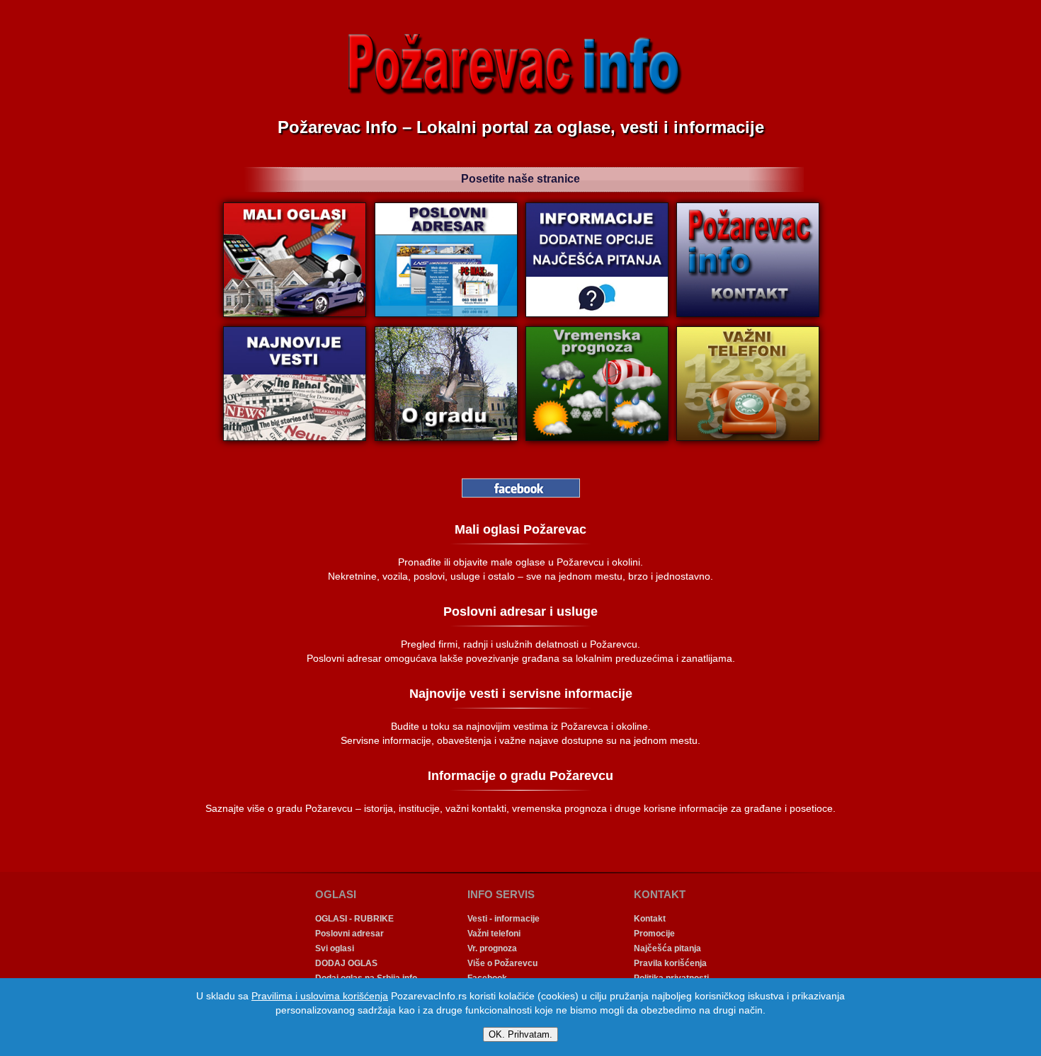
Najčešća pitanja (667, 948)
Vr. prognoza (492, 948)
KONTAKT (660, 894)
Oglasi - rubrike (354, 919)
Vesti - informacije (503, 919)
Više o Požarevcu (502, 963)
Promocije (654, 934)
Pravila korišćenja (670, 963)
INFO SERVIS (501, 894)
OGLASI (335, 894)
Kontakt (650, 919)
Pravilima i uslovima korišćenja (319, 996)
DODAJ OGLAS (346, 963)
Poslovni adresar (349, 934)
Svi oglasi (334, 948)
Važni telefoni (493, 934)
